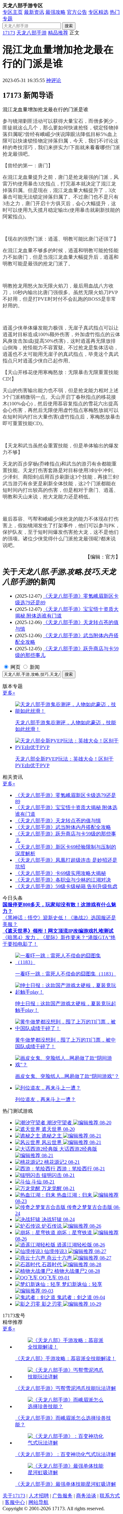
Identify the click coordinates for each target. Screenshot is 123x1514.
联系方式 (110, 1495)
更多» (9, 692)
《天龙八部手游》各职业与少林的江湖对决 (63, 879)
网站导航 (38, 1502)
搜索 (69, 25)
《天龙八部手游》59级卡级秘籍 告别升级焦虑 (66, 886)
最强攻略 (55, 12)
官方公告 (77, 12)
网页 (15, 667)
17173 (9, 32)
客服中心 (15, 1502)
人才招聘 (39, 1495)
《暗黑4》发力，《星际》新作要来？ (44, 937)
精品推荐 (58, 32)
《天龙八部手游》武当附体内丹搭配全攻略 (63, 827)
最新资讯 (34, 12)
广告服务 (62, 1495)
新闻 (35, 667)
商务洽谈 (86, 1495)
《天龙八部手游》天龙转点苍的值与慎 (58, 820)
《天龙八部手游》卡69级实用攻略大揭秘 (60, 873)
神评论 (53, 80)
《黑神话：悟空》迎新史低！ (35, 917)
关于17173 (14, 1495)
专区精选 (98, 12)
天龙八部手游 (31, 32)
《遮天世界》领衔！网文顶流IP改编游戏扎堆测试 (58, 931)
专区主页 (13, 12)
